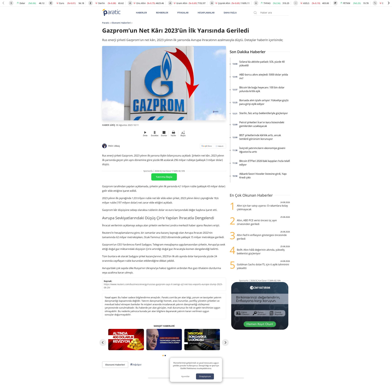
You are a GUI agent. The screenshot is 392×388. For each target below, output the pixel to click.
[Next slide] (388, 3)
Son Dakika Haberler (248, 51)
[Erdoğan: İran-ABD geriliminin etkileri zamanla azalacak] (164, 339)
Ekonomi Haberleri (121, 22)
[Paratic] (111, 12)
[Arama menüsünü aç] (255, 12)
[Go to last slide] (102, 342)
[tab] (163, 355)
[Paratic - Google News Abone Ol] (213, 147)
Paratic (105, 22)
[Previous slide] (3, 3)
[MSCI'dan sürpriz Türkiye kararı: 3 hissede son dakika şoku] (202, 339)
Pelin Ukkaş (114, 145)
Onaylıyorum (205, 376)
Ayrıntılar (185, 376)
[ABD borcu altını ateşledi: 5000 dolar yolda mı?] (126, 339)
